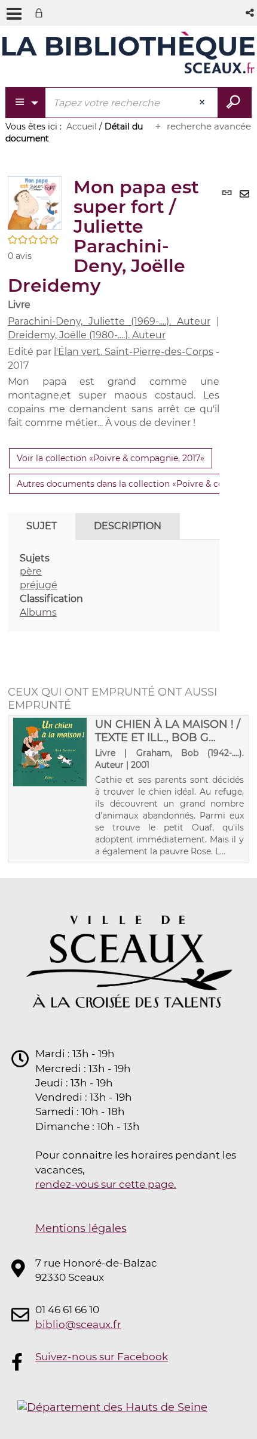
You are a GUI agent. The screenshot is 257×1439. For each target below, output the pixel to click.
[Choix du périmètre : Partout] (26, 103)
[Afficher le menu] (14, 14)
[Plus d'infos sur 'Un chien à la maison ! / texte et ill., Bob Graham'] (50, 752)
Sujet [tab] (41, 526)
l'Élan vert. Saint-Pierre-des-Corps (133, 351)
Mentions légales (81, 1228)
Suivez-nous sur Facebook (101, 1357)
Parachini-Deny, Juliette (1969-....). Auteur (109, 321)
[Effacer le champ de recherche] (203, 103)
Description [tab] (127, 526)
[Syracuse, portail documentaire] (128, 52)
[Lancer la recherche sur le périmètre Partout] (235, 103)
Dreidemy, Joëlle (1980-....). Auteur (87, 335)
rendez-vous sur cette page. (105, 1184)
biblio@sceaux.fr (78, 1324)
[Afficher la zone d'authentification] (41, 13)
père (31, 571)
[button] (250, 13)
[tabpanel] (113, 586)
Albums (38, 612)
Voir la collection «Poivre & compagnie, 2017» (110, 458)
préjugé (38, 585)
